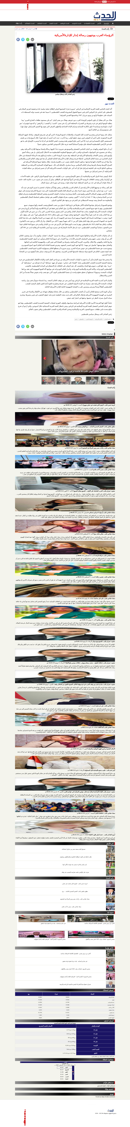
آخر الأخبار (110, 843)
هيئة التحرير (83, 1107)
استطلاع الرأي (108, 1082)
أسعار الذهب (109, 1021)
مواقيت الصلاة (108, 1059)
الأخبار (99, 23)
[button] (44, 358)
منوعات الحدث (81, 1103)
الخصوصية (74, 1107)
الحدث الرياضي (64, 23)
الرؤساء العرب (89, 319)
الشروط (65, 1107)
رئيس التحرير (94, 1107)
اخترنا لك (110, 912)
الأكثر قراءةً (109, 948)
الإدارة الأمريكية (98, 319)
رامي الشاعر (107, 319)
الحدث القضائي (29, 23)
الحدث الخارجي (76, 23)
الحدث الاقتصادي (89, 23)
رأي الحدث (19, 23)
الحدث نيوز (112, 1107)
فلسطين (81, 319)
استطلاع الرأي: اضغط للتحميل (106, 1086)
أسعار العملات (108, 990)
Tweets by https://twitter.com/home (105, 1096)
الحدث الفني (53, 23)
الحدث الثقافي (42, 23)
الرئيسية (106, 23)
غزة (76, 319)
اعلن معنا (58, 1107)
